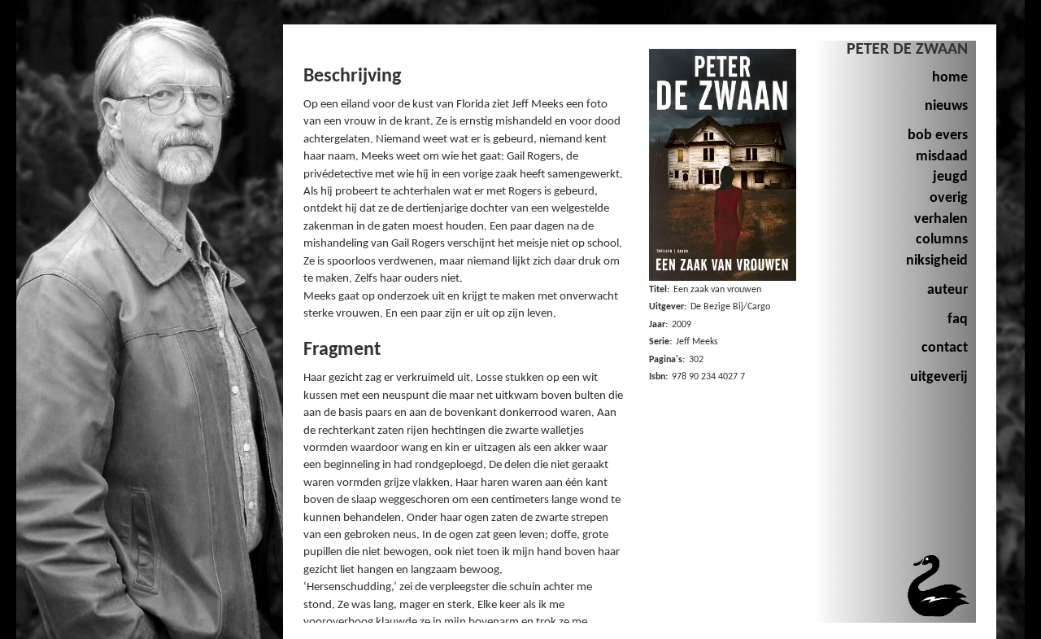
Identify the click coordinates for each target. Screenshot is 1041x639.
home (950, 77)
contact (944, 348)
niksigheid (937, 261)
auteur (947, 290)
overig (949, 198)
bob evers (938, 135)
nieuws (946, 106)
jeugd (950, 177)
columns (942, 239)
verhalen (941, 219)
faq (957, 319)
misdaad (942, 156)
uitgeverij (939, 377)
